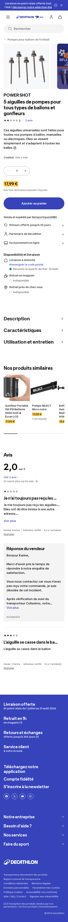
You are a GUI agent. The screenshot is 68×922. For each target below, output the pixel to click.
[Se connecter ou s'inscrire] (51, 17)
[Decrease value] (8, 171)
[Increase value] (25, 171)
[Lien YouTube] (22, 796)
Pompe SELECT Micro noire (42, 407)
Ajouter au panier (34, 203)
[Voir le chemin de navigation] (5, 39)
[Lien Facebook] (6, 796)
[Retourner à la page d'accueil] (29, 17)
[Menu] (8, 17)
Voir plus (13, 607)
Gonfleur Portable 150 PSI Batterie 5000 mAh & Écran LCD (16, 411)
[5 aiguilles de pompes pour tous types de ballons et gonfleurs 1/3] (26, 66)
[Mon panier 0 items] (60, 17)
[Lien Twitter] (14, 796)
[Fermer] (61, 5)
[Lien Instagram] (30, 796)
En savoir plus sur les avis (19, 481)
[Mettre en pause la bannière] (56, 5)
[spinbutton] (16, 171)
